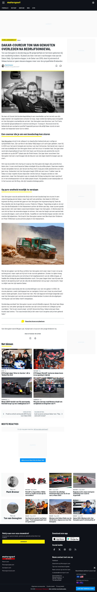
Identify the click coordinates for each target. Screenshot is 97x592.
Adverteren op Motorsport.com (61, 563)
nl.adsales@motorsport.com (60, 572)
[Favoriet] (56, 66)
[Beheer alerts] (35, 338)
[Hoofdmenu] (3, 2)
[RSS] (75, 549)
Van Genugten (7, 141)
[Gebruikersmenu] (93, 3)
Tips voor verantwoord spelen (60, 566)
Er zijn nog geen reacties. (33, 429)
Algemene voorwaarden (38, 586)
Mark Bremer (9, 65)
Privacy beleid (60, 586)
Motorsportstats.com (8, 570)
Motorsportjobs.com (8, 564)
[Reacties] (61, 66)
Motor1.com (5, 561)
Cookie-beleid (51, 586)
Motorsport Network (42, 589)
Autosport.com (6, 567)
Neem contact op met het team (61, 569)
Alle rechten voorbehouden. (57, 589)
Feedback (55, 560)
